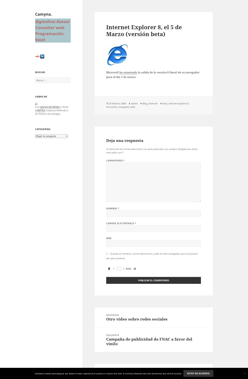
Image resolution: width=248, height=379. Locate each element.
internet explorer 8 (178, 103)
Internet (153, 103)
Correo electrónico (121, 223)
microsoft (111, 107)
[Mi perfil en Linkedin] (42, 56)
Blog (145, 103)
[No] (244, 373)
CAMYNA (40, 110)
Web (109, 238)
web (132, 107)
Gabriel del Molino (50, 107)
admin (134, 103)
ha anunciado (128, 72)
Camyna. (43, 14)
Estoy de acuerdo (198, 373)
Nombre (112, 208)
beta (164, 103)
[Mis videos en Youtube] (37, 56)
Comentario (115, 160)
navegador (123, 107)
